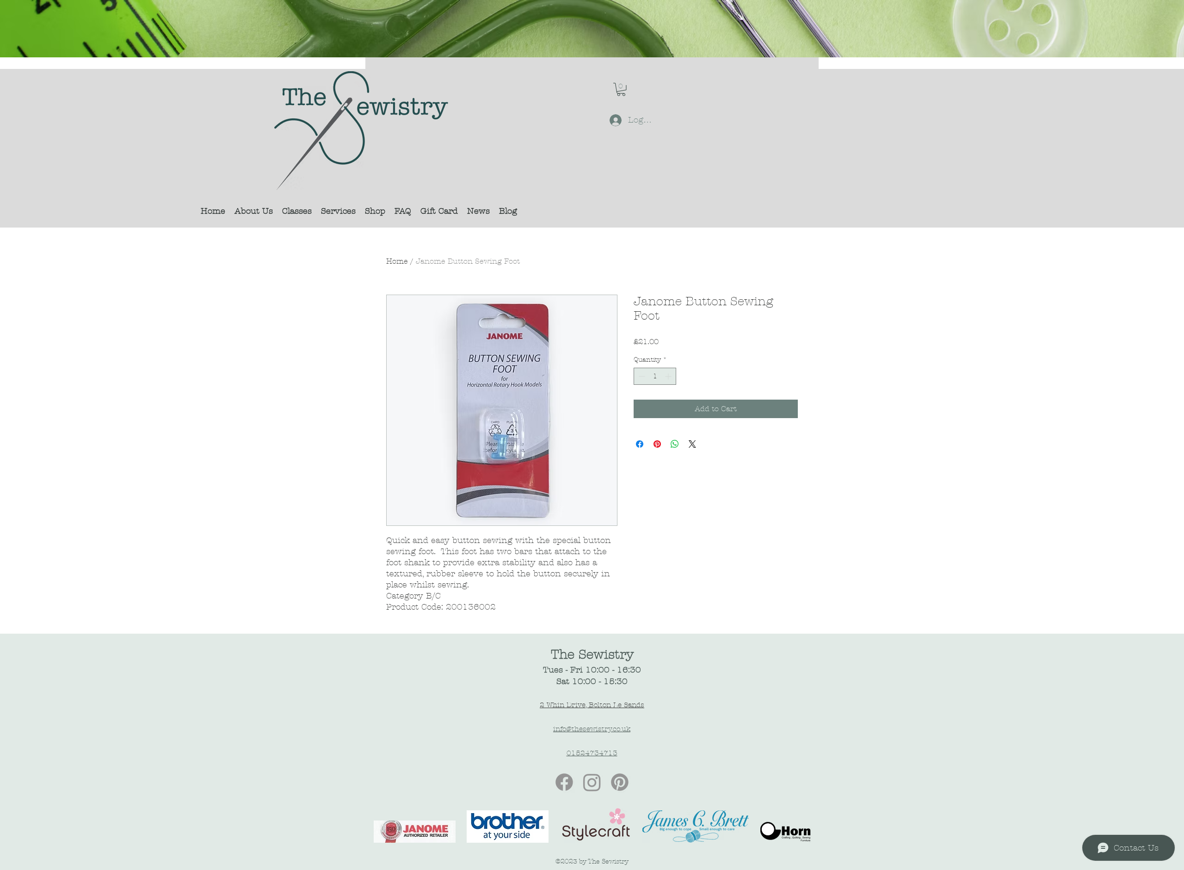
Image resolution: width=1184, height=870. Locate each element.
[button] (621, 89)
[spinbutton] (655, 376)
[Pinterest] (619, 782)
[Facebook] (564, 782)
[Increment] (669, 376)
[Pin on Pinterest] (657, 444)
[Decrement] (641, 376)
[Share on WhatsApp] (674, 444)
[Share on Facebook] (639, 444)
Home (397, 261)
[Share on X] (692, 444)
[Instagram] (592, 782)
